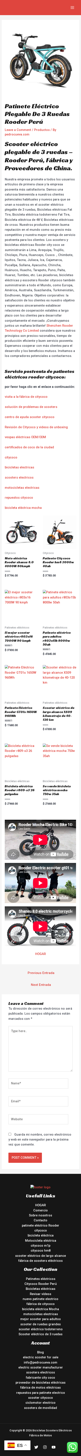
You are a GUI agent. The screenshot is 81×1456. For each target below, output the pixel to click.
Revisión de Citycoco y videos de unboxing (36, 427)
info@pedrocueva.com (40, 1362)
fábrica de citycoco (41, 1304)
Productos (42, 130)
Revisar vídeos (40, 1294)
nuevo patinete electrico (40, 1299)
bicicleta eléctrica (41, 1235)
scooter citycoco (40, 1398)
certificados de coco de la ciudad (29, 447)
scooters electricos (19, 477)
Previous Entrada (41, 973)
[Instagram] (45, 1447)
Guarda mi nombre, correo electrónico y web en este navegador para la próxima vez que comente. (39, 1140)
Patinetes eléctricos (40, 1279)
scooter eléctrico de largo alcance (40, 1256)
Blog (40, 1352)
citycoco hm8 (41, 1250)
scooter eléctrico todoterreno (41, 1329)
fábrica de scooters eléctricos (40, 1261)
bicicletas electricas (19, 467)
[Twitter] (36, 1447)
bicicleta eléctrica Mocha (40, 1309)
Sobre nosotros (40, 1215)
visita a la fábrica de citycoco (26, 397)
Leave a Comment (18, 130)
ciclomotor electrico (40, 1403)
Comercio (40, 1210)
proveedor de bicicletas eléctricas (40, 1382)
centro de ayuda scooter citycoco (29, 417)
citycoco (11, 457)
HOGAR (40, 954)
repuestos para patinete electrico (40, 1393)
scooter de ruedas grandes (40, 1324)
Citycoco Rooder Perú (40, 1284)
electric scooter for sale (40, 1357)
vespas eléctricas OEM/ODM (25, 437)
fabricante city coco (40, 1378)
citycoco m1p (40, 1246)
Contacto (40, 1220)
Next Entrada (41, 985)
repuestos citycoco (19, 498)
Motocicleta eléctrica (40, 1241)
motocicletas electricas (22, 488)
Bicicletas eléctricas (40, 1289)
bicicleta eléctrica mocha (23, 508)
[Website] (38, 1120)
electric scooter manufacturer (40, 1367)
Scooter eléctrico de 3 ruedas (40, 1334)
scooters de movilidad (40, 1408)
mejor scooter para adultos (40, 1319)
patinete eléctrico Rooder (40, 1225)
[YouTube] (54, 1447)
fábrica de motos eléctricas (40, 1387)
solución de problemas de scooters (31, 407)
